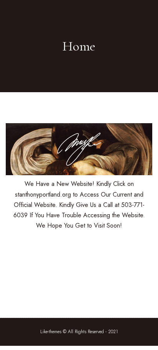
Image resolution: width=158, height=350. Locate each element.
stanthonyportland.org (44, 194)
